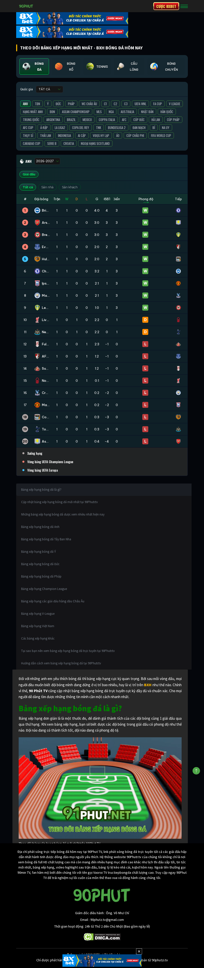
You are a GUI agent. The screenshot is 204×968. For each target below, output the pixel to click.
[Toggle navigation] (184, 6)
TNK (98, 127)
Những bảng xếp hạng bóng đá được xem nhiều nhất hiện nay (62, 514)
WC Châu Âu (89, 103)
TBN (37, 103)
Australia (127, 111)
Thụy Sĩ (28, 135)
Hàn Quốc (166, 111)
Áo (117, 135)
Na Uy (165, 127)
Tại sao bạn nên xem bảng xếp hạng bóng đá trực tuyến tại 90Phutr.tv (68, 651)
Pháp (71, 103)
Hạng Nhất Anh (33, 111)
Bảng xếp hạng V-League (37, 614)
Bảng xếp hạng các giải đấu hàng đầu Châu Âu (52, 601)
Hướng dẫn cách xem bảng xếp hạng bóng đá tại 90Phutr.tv (61, 663)
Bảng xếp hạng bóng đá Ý (38, 551)
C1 (105, 103)
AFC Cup (28, 127)
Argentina (53, 119)
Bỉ (154, 127)
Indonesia (64, 135)
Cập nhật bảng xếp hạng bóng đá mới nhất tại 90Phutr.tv (59, 502)
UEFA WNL (140, 103)
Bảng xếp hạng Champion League (44, 589)
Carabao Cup (31, 143)
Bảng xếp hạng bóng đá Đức (40, 564)
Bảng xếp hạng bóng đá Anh (40, 527)
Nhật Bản (147, 111)
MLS (99, 111)
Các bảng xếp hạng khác (37, 638)
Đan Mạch (139, 127)
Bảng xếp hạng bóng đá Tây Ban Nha (46, 539)
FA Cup (157, 103)
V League (174, 103)
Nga (111, 111)
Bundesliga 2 (117, 127)
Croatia (68, 143)
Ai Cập (82, 135)
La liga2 (60, 127)
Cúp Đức (139, 119)
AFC (124, 119)
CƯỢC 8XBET (166, 6)
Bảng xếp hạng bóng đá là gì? (41, 489)
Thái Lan (45, 135)
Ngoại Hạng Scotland (95, 143)
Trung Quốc (31, 119)
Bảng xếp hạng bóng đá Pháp (41, 576)
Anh (25, 103)
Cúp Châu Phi (135, 135)
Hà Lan (156, 119)
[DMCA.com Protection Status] (102, 936)
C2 (115, 103)
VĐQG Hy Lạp (101, 135)
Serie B (51, 143)
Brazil (71, 119)
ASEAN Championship (76, 111)
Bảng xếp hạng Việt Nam (37, 626)
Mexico (87, 119)
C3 (126, 103)
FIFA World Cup (161, 135)
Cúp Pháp (173, 119)
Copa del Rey (80, 127)
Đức (58, 103)
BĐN (52, 111)
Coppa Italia (107, 119)
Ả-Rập (44, 127)
